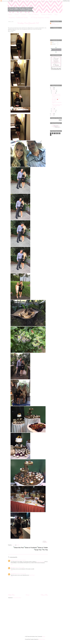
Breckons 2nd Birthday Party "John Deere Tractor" (57, 105)
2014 (52, 113)
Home (10, 14)
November (54, 91)
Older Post (11, 595)
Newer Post (44, 595)
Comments (53, 44)
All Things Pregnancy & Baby (40, 17)
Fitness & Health (46, 14)
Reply (12, 564)
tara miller (53, 23)
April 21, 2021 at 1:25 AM (19, 567)
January (53, 111)
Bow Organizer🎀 (55, 99)
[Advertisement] (55, 77)
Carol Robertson (14, 573)
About (17, 14)
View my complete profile (54, 24)
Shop (56, 14)
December (54, 90)
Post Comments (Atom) (17, 597)
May (53, 108)
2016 (52, 87)
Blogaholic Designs (41, 639)
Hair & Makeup (34, 14)
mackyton (12, 560)
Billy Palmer (13, 567)
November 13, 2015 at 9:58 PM (20, 560)
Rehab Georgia (32, 575)
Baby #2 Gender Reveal (56, 94)
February (54, 110)
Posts (52, 42)
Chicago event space (40, 561)
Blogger (43, 636)
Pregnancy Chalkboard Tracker (18, 17)
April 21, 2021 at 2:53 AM (21, 573)
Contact (23, 14)
